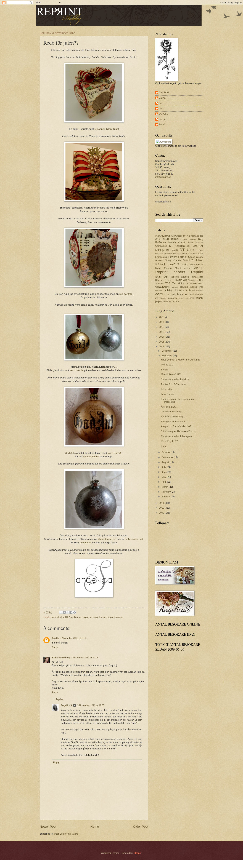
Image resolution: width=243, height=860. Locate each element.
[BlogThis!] (64, 612)
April (164, 481)
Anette (55, 638)
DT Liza (192, 245)
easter (163, 298)
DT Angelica (71, 617)
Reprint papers (170, 272)
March (165, 486)
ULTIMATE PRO (194, 283)
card (159, 294)
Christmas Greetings (171, 411)
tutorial (176, 301)
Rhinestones (197, 277)
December (167, 350)
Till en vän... (167, 389)
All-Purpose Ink (178, 236)
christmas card (185, 294)
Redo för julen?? (169, 441)
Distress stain (195, 253)
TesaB (162, 124)
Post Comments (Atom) (66, 833)
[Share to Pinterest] (74, 612)
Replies (59, 699)
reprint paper (99, 617)
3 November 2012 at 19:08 (84, 657)
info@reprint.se (163, 177)
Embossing (161, 257)
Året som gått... (169, 406)
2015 (162, 332)
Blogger (137, 853)
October (166, 452)
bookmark (190, 290)
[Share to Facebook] (71, 612)
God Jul (69, 453)
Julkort (199, 260)
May (164, 477)
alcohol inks (58, 617)
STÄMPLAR (180, 280)
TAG (168, 283)
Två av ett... (167, 364)
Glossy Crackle (173, 260)
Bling (200, 239)
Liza (161, 108)
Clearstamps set (107, 539)
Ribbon (158, 280)
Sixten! (164, 369)
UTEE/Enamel (162, 286)
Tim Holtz (178, 283)
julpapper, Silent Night (106, 129)
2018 (162, 317)
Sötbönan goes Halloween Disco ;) (178, 431)
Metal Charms (163, 268)
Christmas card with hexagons (176, 436)
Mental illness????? (171, 374)
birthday (168, 290)
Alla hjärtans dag (195, 236)
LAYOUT (174, 264)
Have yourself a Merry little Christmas (180, 359)
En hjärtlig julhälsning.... (173, 416)
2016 (162, 327)
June (164, 472)
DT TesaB (172, 250)
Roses (167, 280)
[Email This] (61, 612)
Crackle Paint (185, 242)
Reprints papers (179, 276)
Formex (182, 256)
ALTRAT (165, 235)
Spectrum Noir (195, 280)
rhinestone (85, 542)
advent (175, 287)
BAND (165, 239)
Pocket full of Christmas (173, 384)
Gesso (191, 257)
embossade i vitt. (134, 539)
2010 (162, 507)
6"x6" (157, 236)
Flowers (172, 256)
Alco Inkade (76, 370)
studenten (167, 301)
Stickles (159, 283)
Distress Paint (180, 254)
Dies (201, 250)
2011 (162, 503)
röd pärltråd (126, 294)
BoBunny (160, 242)
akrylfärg (184, 287)
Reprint (162, 119)
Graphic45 (188, 260)
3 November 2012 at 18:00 (73, 638)
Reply (55, 647)
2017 (162, 322)
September (168, 457)
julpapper (87, 617)
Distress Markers (163, 254)
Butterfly (172, 242)
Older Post (140, 826)
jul (80, 617)
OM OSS (163, 114)
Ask (157, 239)
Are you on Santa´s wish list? (176, 426)
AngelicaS (66, 705)
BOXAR (176, 239)
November (167, 355)
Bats (163, 446)
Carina (162, 98)
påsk (192, 298)
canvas (199, 290)
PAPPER (198, 267)
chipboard (170, 294)
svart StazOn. (115, 453)
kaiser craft (183, 298)
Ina (160, 103)
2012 (162, 346)
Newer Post (48, 826)
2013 (162, 341)
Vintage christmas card (173, 421)
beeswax (159, 290)
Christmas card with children (175, 379)
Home (94, 826)
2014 (162, 336)
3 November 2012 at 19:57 (90, 705)
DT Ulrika (188, 250)
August (166, 462)
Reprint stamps (115, 617)
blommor (179, 290)
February (166, 491)
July (164, 467)
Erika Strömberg (61, 657)
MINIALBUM (196, 264)
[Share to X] (68, 612)
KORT (160, 264)
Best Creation (189, 239)
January (166, 496)
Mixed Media (182, 268)
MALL (185, 264)
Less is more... (168, 394)
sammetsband (91, 456)
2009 (162, 512)
